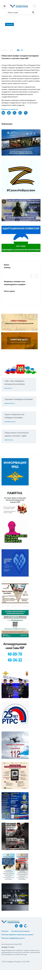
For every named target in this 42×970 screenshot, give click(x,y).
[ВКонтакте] (4, 114)
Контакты (5, 931)
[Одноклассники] (9, 114)
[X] (15, 114)
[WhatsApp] (20, 114)
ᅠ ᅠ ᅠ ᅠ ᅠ (35, 931)
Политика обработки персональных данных (17, 934)
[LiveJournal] (26, 114)
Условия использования (20, 931)
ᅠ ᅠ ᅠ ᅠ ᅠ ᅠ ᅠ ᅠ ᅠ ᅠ (10, 933)
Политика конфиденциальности (13, 938)
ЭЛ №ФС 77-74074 (8, 947)
